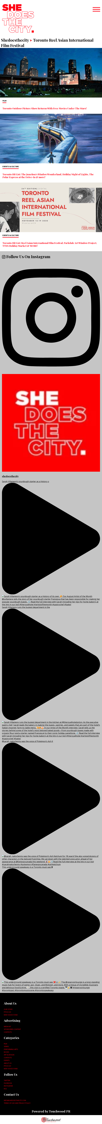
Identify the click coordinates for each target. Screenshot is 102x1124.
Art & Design (9, 1055)
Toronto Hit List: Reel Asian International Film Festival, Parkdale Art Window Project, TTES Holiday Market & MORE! (49, 244)
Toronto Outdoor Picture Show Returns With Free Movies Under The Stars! (44, 108)
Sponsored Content (12, 1029)
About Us (8, 1063)
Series (6, 1046)
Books (6, 1052)
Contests (8, 1032)
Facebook (8, 1083)
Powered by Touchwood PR (51, 1111)
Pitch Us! (7, 1012)
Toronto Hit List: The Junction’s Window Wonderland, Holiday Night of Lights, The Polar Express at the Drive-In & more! (48, 176)
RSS (5, 1089)
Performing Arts (11, 1049)
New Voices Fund (11, 1015)
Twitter (7, 1080)
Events (7, 1060)
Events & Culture (10, 166)
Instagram (8, 1086)
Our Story (8, 1009)
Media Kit (7, 1026)
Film (4, 101)
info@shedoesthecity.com (15, 1100)
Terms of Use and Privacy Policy (17, 1103)
